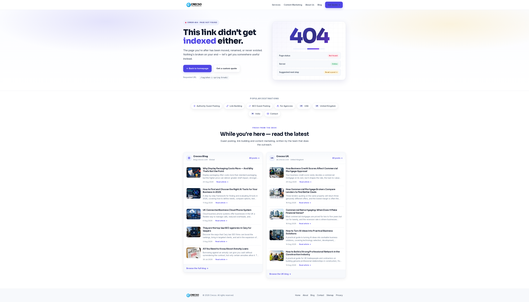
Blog (320, 5)
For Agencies (286, 106)
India (256, 113)
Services (276, 5)
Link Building (236, 106)
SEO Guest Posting (261, 106)
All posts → (254, 158)
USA (304, 106)
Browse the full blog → (197, 268)
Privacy (339, 295)
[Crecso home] (194, 4)
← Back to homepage (197, 68)
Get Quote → (334, 5)
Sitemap (330, 295)
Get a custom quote (226, 68)
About (305, 295)
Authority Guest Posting (208, 106)
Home (297, 295)
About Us (309, 5)
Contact (274, 113)
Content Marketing (293, 5)
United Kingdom (326, 106)
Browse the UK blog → (280, 274)
